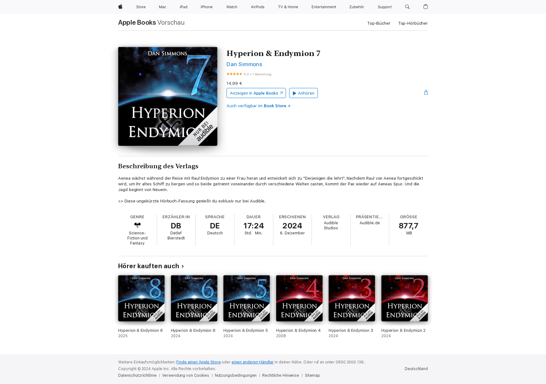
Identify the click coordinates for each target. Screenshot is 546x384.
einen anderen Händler (253, 362)
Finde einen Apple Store (198, 362)
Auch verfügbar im (256, 105)
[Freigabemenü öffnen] (426, 93)
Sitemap (312, 375)
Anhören (306, 93)
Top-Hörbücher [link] (413, 23)
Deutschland (416, 369)
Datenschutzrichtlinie (137, 375)
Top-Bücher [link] (379, 23)
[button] (407, 7)
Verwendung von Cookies (185, 375)
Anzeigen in (254, 93)
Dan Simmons (244, 64)
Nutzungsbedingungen (236, 375)
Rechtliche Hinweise (280, 375)
